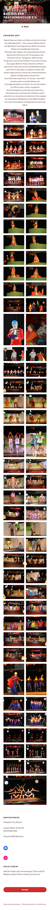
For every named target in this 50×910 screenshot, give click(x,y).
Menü (26, 27)
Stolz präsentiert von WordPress (34, 904)
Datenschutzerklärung (11, 904)
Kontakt (25, 890)
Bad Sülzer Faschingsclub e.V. (20, 15)
